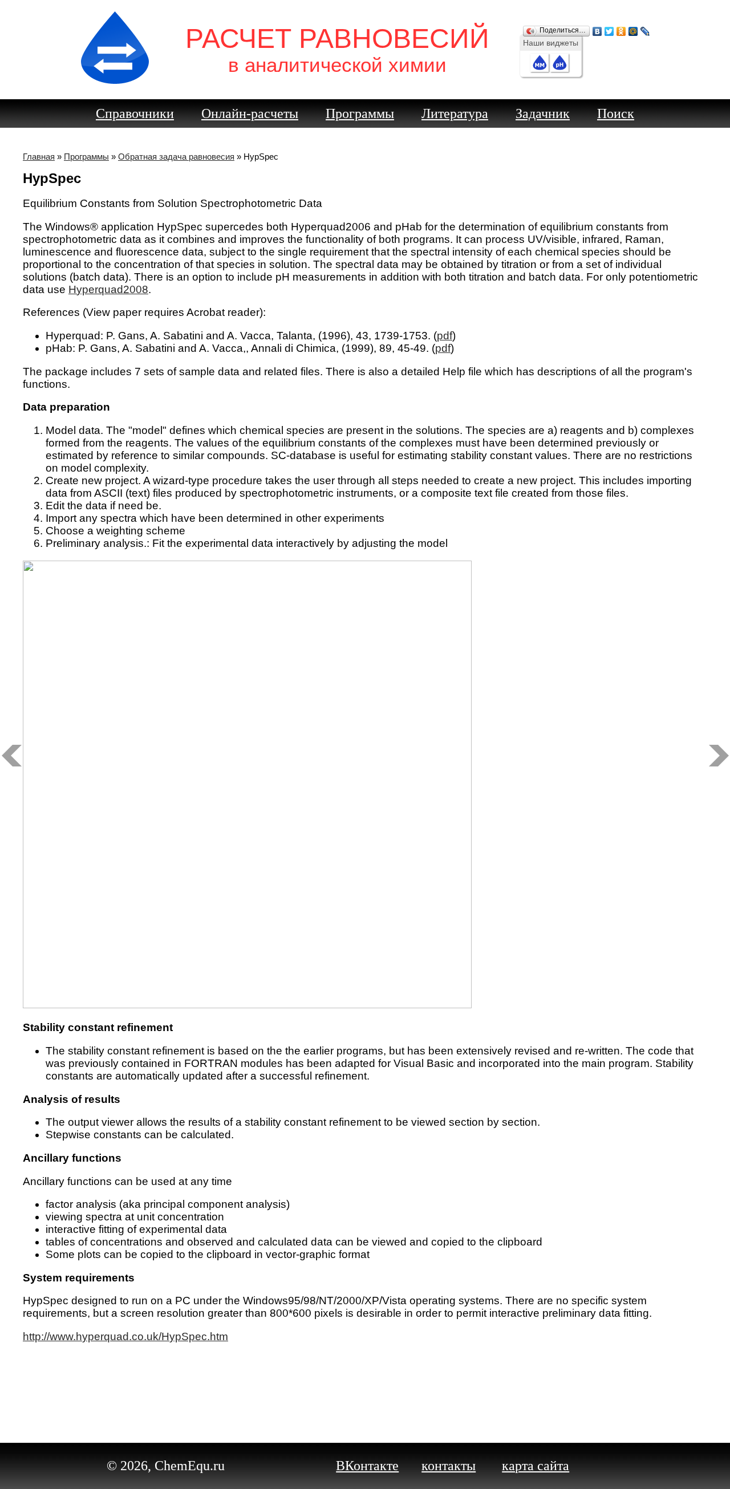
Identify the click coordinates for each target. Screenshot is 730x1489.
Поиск (615, 113)
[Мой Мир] (633, 28)
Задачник (543, 113)
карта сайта (535, 1465)
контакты (448, 1465)
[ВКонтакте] (597, 28)
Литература (454, 113)
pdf (444, 336)
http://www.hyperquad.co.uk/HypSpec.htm (125, 1336)
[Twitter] (609, 28)
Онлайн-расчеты (249, 113)
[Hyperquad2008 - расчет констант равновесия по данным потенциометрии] (11, 755)
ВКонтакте (367, 1465)
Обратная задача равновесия (176, 156)
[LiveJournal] (645, 28)
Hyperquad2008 (108, 289)
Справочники (135, 113)
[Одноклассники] (621, 28)
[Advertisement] (365, 1388)
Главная (39, 156)
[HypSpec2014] (718, 755)
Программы (360, 113)
